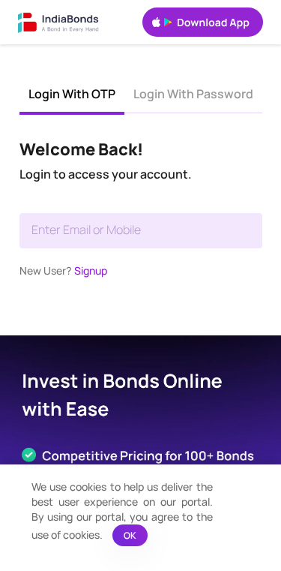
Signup (90, 270)
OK (130, 535)
